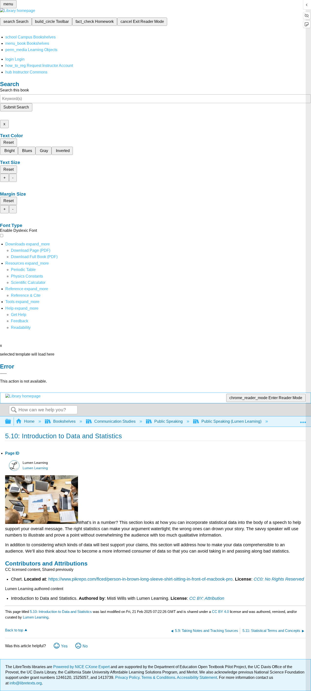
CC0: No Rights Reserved (279, 579)
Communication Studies (115, 421)
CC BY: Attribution (206, 598)
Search (14, 410)
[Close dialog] (3, 373)
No (85, 646)
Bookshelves (64, 421)
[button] (19, 321)
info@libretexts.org (25, 683)
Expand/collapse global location (303, 420)
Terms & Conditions (158, 677)
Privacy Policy (127, 677)
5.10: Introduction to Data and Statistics (61, 612)
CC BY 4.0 (220, 612)
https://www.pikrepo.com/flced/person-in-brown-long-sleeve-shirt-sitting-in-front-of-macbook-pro (140, 579)
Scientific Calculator (28, 282)
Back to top (14, 630)
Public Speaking (168, 421)
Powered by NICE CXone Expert (82, 667)
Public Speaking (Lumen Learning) (231, 421)
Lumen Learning (35, 468)
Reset (8, 142)
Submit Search (16, 107)
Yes (64, 646)
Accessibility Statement (197, 677)
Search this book (14, 90)
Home (29, 421)
